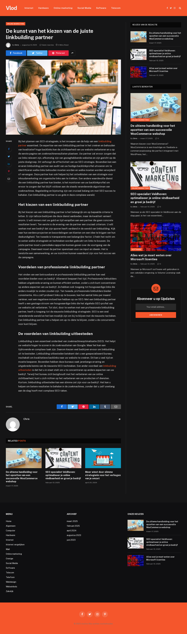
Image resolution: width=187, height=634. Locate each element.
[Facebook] (9, 149)
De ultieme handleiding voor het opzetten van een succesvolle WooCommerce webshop (22, 477)
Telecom (116, 8)
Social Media (84, 8)
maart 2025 (72, 521)
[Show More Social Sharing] (72, 53)
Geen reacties (48, 45)
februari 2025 (73, 526)
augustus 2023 (74, 535)
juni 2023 (71, 540)
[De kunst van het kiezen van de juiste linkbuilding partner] (63, 97)
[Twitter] (9, 156)
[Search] (179, 8)
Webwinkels (11, 586)
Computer (10, 530)
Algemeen (10, 526)
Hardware (43, 8)
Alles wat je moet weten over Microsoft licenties (163, 69)
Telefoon (10, 577)
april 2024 (71, 530)
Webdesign (11, 582)
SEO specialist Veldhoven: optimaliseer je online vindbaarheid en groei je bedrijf (63, 475)
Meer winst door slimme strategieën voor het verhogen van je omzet (103, 475)
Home (8, 521)
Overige (9, 558)
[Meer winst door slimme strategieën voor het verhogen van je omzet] (103, 458)
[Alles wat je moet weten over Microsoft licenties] (138, 72)
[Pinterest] (9, 171)
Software (101, 8)
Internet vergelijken (15, 544)
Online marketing (63, 8)
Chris (17, 45)
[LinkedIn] (9, 164)
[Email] (9, 179)
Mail (8, 549)
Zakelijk (9, 591)
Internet (29, 8)
